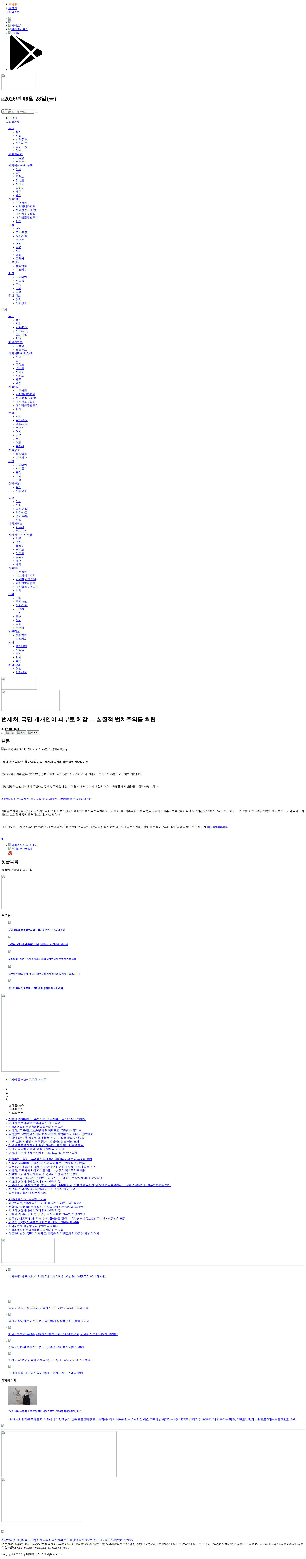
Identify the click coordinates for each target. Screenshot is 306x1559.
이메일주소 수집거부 (50, 1540)
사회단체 (14, 198)
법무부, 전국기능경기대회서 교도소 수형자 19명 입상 (41, 1188)
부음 (18, 291)
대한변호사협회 (25, 213)
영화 (18, 254)
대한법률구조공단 (27, 217)
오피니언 (21, 277)
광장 (11, 273)
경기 (18, 172)
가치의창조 (15, 154)
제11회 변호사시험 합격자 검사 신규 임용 (34, 1122)
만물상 (20, 158)
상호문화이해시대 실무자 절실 (27, 1192)
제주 (18, 191)
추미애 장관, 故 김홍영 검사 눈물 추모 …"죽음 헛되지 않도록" (47, 1137)
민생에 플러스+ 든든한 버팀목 (27, 1199)
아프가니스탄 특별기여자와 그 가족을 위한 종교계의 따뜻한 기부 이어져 (53, 1233)
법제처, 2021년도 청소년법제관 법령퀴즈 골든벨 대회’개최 (45, 1130)
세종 (18, 195)
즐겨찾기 (14, 4)
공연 (18, 247)
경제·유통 (22, 146)
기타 (18, 221)
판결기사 (21, 269)
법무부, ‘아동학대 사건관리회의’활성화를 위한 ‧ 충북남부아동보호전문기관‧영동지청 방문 (67, 1218)
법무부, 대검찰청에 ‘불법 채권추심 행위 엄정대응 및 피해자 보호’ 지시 (52, 1166)
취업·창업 (14, 295)
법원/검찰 (22, 139)
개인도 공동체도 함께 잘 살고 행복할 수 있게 (36, 1148)
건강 (18, 228)
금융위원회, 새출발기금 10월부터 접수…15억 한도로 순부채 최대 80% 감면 (55, 1177)
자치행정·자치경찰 (20, 165)
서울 (18, 169)
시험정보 (21, 303)
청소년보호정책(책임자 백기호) (113, 1540)
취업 (18, 299)
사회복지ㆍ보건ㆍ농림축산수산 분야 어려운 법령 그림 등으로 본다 (50, 1159)
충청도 (20, 176)
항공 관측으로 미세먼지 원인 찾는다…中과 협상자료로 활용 (46, 1145)
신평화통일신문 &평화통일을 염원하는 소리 (36, 1126)
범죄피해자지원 (25, 206)
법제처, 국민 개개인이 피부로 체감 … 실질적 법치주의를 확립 (47, 1170)
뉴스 (11, 128)
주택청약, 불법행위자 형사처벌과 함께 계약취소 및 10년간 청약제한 (51, 1134)
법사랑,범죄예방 (26, 210)
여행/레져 (22, 236)
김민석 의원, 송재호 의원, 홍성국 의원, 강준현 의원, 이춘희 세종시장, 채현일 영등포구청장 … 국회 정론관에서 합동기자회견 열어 (89, 1185)
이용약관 (7, 1540)
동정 (18, 284)
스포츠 (20, 239)
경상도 (20, 180)
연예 (18, 243)
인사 (18, 288)
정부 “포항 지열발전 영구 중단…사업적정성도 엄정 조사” (44, 1141)
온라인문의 (86, 1540)
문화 (11, 224)
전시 (18, 251)
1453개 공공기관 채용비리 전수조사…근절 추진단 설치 (42, 1152)
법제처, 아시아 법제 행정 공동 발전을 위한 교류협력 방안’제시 (47, 1214)
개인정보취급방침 (24, 1540)
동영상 (20, 258)
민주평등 (21, 202)
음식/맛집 (22, 232)
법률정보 (14, 262)
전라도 (20, 184)
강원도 (20, 187)
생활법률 (21, 265)
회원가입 (14, 11)
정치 (18, 132)
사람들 (20, 280)
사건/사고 (22, 143)
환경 (18, 150)
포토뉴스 (21, 161)
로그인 (12, 8)
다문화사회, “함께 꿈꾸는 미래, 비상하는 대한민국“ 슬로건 (45, 1202)
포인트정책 (71, 1540)
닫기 (4, 309)
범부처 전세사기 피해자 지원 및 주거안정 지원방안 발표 (43, 1174)
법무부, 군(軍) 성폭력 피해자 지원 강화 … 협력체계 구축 (43, 1222)
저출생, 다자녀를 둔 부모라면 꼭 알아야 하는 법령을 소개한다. (47, 1119)
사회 (18, 135)
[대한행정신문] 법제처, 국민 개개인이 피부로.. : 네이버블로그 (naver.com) (46, 798)
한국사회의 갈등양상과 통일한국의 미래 (33, 1226)
